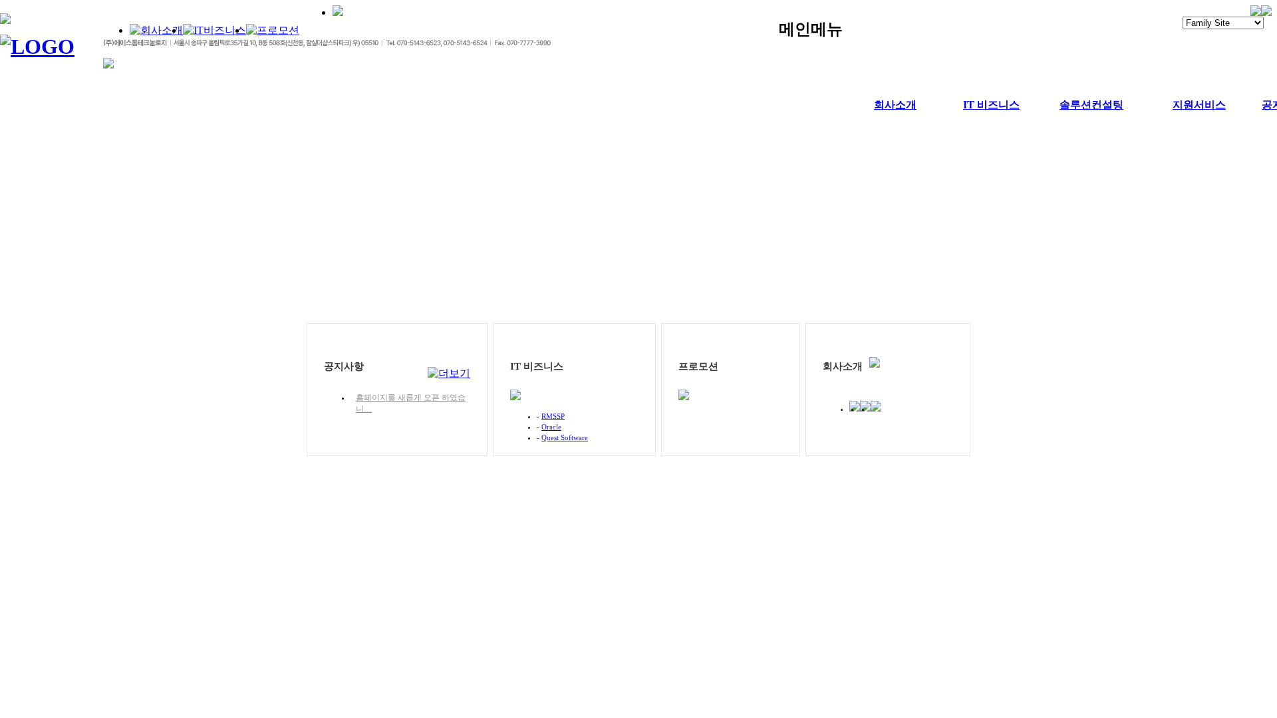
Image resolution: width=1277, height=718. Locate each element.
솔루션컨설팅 (1091, 104)
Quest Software (564, 437)
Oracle (551, 427)
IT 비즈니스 (991, 104)
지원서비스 (1199, 104)
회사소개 (895, 104)
